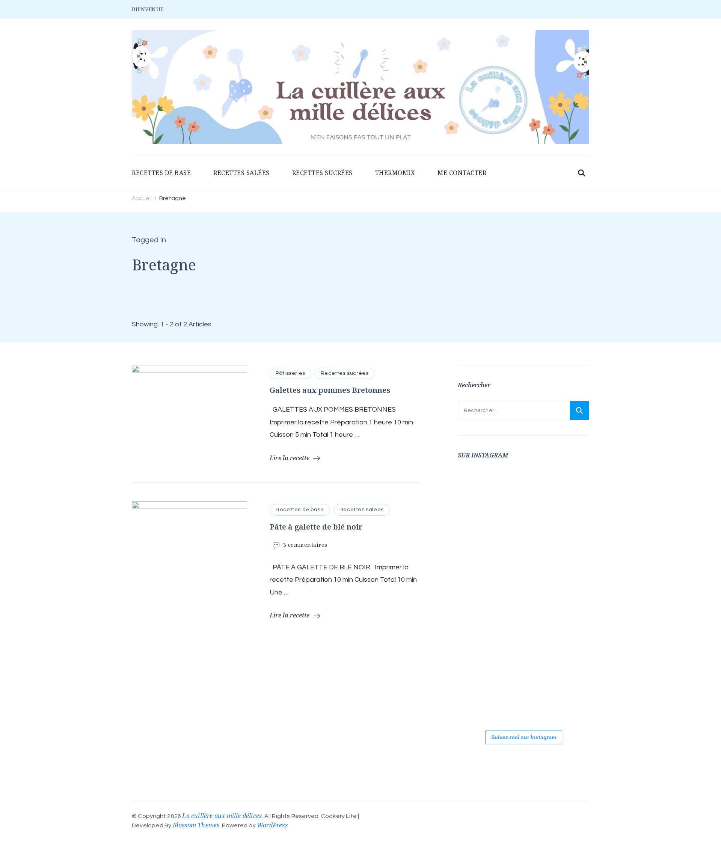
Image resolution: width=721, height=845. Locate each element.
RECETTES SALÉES (241, 173)
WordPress (272, 825)
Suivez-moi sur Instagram (523, 737)
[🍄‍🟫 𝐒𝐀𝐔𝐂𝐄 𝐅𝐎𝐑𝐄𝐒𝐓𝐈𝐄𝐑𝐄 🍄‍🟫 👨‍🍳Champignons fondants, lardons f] (480, 544)
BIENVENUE (148, 9)
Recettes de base (300, 509)
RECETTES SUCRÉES (322, 173)
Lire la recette (289, 458)
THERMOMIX (395, 173)
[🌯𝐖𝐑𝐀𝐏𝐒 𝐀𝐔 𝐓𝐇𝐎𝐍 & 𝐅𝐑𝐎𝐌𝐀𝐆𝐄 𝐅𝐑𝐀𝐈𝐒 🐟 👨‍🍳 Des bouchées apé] (525, 493)
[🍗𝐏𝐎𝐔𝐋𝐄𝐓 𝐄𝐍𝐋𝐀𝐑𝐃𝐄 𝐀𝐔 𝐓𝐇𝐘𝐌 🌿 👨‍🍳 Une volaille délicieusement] (525, 544)
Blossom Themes (196, 825)
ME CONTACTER (461, 173)
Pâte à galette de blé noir (316, 527)
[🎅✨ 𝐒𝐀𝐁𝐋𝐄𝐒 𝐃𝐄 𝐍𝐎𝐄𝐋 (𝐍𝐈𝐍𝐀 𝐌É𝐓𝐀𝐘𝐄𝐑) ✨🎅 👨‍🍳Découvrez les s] (480, 645)
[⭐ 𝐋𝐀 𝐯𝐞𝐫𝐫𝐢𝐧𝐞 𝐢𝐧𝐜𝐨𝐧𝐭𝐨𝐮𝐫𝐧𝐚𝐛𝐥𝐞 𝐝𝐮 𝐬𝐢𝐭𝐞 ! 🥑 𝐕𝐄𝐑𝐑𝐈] (480, 594)
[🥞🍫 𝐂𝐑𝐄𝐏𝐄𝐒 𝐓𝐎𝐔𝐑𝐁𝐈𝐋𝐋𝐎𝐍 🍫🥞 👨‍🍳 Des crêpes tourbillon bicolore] (480, 493)
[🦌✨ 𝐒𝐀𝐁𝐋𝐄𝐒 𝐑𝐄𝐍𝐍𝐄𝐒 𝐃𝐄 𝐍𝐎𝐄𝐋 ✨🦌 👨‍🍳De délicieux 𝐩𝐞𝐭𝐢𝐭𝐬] (525, 645)
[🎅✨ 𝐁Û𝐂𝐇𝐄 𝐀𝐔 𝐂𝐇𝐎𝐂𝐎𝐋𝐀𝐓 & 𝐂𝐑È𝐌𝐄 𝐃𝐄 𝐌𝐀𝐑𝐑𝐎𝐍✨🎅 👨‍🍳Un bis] (525, 594)
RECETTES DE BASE (161, 173)
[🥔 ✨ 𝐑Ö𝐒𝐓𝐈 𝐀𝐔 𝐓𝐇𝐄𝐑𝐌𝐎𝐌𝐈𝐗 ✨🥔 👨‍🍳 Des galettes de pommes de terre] (480, 696)
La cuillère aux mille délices (222, 816)
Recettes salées (361, 509)
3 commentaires (305, 545)
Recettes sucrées (345, 373)
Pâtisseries (290, 373)
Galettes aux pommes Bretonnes (330, 390)
